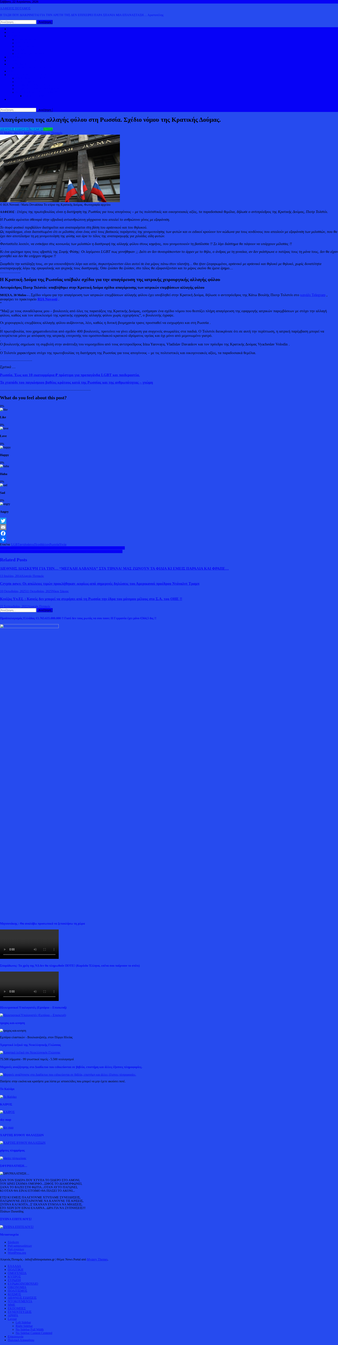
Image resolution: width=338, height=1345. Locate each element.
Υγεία (62, 544)
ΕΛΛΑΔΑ (14, 57)
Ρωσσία (54, 544)
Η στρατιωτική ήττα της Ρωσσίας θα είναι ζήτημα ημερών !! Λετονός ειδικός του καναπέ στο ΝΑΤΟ (62, 548)
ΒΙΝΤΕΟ (14, 71)
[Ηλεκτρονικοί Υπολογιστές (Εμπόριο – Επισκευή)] (33, 1015)
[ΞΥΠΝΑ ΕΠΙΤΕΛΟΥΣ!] (17, 1227)
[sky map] (6, 1127)
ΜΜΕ (11, 1304)
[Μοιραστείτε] (169, 539)
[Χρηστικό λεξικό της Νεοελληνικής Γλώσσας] (30, 1052)
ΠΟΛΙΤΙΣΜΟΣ (25, 81)
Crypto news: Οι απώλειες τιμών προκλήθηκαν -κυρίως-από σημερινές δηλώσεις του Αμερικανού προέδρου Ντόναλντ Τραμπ (99, 583)
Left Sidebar (23, 1322)
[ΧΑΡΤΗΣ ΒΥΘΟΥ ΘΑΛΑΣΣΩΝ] (23, 1142)
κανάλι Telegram (312, 295)
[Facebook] (169, 533)
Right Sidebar (24, 1326)
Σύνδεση (13, 1242)
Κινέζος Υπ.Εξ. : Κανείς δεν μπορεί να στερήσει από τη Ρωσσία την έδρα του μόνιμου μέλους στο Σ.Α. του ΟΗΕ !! (91, 599)
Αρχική (12, 29)
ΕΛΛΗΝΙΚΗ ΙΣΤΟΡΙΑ (31, 78)
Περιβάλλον (41, 544)
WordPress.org (17, 1252)
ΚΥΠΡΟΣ (22, 43)
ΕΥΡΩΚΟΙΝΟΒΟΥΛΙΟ (31, 53)
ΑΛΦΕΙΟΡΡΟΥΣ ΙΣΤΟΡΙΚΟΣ (27, 74)
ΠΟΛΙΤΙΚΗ (15, 32)
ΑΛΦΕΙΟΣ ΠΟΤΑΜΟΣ (15, 8)
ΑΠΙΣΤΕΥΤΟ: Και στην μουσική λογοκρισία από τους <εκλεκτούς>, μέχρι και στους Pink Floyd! (61, 551)
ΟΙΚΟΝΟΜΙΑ (17, 64)
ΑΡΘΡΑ (13, 1315)
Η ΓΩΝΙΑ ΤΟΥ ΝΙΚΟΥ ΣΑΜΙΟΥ (37, 88)
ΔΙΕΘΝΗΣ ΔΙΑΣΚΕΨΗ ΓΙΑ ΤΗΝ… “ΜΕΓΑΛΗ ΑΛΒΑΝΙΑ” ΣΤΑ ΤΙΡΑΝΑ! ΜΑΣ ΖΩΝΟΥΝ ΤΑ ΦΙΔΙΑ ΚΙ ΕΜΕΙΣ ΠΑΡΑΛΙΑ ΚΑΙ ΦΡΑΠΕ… (114, 568)
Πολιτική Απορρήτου (21, 1340)
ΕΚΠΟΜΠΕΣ (17, 1308)
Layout (12, 1319)
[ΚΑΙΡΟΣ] (7, 1112)
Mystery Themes (97, 1259)
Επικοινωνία (15, 1336)
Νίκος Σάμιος (60, 591)
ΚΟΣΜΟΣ (14, 36)
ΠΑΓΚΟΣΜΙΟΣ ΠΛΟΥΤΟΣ (34, 67)
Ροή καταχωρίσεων (20, 1245)
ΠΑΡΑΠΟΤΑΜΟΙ (35, 95)
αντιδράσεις (27, 544)
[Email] (169, 527)
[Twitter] (169, 521)
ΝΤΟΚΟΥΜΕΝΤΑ (20, 1301)
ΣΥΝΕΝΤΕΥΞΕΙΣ (19, 1311)
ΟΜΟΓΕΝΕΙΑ (25, 46)
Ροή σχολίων (16, 1249)
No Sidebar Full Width (30, 1329)
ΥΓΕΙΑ (48, 129)
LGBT (15, 544)
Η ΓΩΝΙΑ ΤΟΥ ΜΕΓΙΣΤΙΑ (33, 85)
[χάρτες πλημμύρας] (13, 1158)
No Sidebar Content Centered (34, 1333)
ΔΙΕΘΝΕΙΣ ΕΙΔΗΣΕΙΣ (22, 60)
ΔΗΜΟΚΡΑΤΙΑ (26, 39)
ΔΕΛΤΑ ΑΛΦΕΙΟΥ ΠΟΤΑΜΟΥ (36, 92)
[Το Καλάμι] (8, 1096)
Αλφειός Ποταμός (51, 132)
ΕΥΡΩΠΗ (22, 50)
